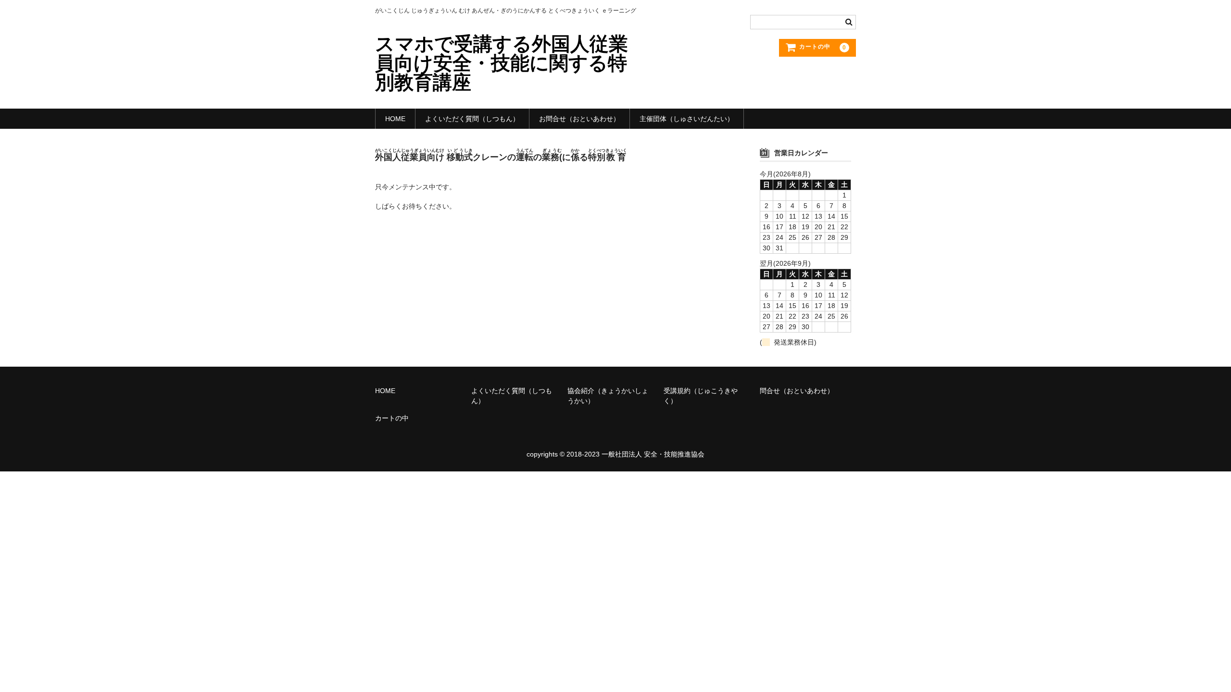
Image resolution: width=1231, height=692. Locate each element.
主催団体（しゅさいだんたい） (687, 119)
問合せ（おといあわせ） (797, 391)
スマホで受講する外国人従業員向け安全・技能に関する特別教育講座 (501, 63)
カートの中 (392, 418)
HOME (395, 119)
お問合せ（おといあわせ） (579, 119)
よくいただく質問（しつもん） (472, 119)
